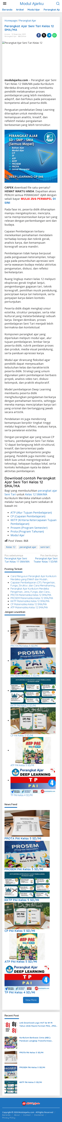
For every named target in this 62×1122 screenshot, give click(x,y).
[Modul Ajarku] (31, 1103)
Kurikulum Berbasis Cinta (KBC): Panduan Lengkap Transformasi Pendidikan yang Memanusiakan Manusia (35, 1039)
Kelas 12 (10, 547)
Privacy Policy (8, 1117)
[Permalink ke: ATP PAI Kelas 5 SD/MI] (33, 750)
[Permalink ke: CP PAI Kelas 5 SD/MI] (33, 720)
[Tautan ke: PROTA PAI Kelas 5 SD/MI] (11, 1057)
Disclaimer (39, 1115)
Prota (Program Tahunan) (27, 531)
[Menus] (4, 3)
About (17, 1115)
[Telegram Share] (49, 35)
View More (31, 1000)
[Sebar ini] (38, 35)
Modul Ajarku (32, 3)
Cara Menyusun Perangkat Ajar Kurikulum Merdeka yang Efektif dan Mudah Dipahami (33, 578)
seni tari (45, 547)
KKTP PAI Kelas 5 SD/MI (23, 705)
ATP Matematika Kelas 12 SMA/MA (29, 607)
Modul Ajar (18, 535)
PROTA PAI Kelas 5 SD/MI (24, 645)
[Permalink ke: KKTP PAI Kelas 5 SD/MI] (33, 690)
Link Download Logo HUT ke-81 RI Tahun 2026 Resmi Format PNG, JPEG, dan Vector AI (38, 1025)
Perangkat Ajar (11, 36)
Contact (27, 1115)
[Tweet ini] (44, 35)
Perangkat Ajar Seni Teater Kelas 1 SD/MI (45, 558)
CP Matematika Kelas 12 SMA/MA (29, 604)
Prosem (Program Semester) (29, 527)
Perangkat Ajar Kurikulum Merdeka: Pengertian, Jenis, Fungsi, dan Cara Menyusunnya (30, 590)
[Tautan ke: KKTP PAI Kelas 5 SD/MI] (11, 1087)
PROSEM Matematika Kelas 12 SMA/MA (32, 598)
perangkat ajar (27, 547)
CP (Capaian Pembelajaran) (28, 516)
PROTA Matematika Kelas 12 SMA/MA (31, 594)
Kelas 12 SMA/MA (36, 494)
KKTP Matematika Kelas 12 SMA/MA (30, 601)
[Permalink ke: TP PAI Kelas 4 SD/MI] (33, 780)
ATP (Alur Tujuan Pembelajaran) (31, 512)
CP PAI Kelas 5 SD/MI (22, 735)
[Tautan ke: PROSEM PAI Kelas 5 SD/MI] (11, 1072)
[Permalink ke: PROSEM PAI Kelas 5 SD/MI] (33, 660)
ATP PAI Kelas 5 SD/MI (22, 765)
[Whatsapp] (54, 35)
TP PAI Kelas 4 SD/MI (22, 795)
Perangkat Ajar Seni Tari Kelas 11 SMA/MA (17, 558)
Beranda (6, 1115)
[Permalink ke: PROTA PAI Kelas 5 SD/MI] (33, 630)
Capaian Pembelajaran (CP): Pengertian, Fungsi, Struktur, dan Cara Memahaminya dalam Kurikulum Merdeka (33, 584)
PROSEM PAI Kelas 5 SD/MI (25, 675)
